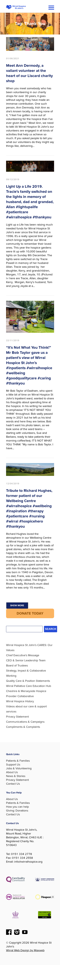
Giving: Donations (17, 810)
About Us (12, 772)
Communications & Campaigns (25, 721)
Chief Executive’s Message (22, 655)
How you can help (17, 806)
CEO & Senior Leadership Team (26, 660)
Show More (17, 605)
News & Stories (15, 776)
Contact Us (13, 783)
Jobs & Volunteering (19, 768)
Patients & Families (18, 760)
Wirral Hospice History (20, 701)
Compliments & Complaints (23, 727)
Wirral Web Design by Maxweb (25, 950)
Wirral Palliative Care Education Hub (28, 686)
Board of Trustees (17, 665)
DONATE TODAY (30, 613)
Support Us (13, 764)
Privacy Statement (17, 716)
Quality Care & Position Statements (28, 681)
